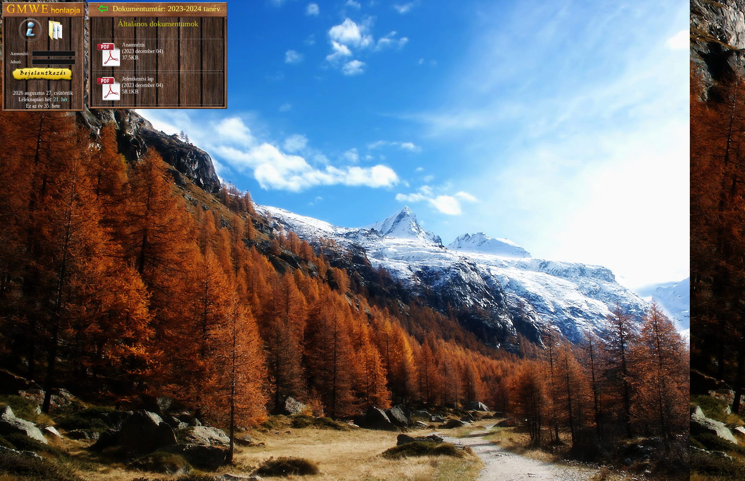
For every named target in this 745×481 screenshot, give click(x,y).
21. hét (60, 99)
